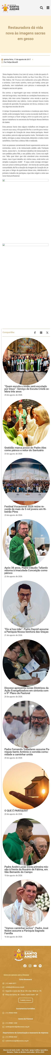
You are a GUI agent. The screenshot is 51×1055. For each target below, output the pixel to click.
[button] (48, 8)
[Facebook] (25, 966)
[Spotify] (40, 966)
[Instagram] (30, 966)
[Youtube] (35, 966)
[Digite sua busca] (41, 8)
